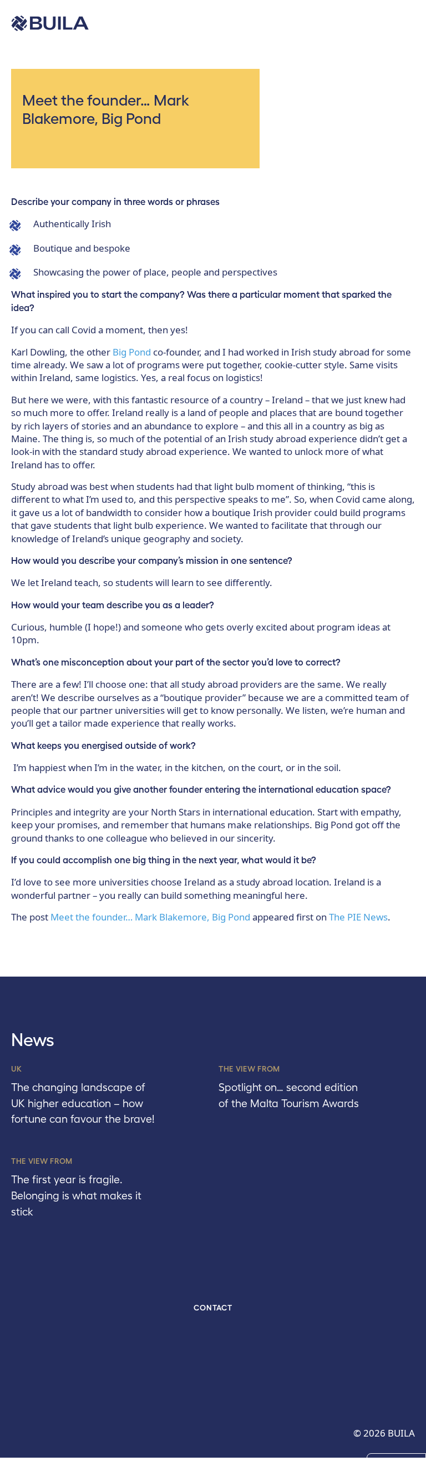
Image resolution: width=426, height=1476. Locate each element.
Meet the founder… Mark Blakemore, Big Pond (150, 916)
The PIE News (358, 916)
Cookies (396, 1464)
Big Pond (132, 352)
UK (16, 1068)
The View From (249, 1068)
